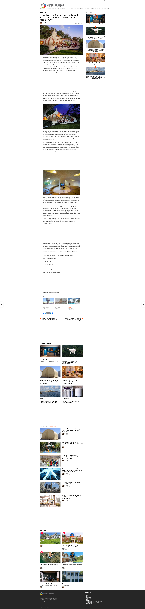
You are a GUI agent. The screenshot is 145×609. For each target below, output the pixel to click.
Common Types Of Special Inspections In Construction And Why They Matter (72, 457)
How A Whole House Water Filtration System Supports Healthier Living (70, 401)
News (98, 0)
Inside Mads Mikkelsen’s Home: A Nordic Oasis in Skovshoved (50, 584)
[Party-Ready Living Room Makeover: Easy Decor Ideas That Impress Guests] (72, 372)
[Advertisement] (61, 82)
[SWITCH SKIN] (103, 1)
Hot (41, 533)
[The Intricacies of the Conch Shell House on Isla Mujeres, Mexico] (74, 301)
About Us (87, 596)
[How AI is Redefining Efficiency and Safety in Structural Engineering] (50, 501)
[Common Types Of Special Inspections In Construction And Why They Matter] (50, 460)
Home (44, 0)
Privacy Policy (88, 597)
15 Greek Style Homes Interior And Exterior (71, 584)
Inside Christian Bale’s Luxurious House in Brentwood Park (72, 565)
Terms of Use (88, 598)
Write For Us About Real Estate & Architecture (94, 601)
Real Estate (58, 0)
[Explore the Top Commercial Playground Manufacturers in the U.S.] (50, 447)
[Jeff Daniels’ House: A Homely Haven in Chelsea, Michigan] (50, 557)
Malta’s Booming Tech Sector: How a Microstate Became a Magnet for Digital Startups (49, 401)
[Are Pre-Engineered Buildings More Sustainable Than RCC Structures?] (50, 372)
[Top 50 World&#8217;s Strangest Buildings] (48, 301)
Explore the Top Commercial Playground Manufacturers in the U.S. (72, 443)
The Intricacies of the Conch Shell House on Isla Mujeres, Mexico (73, 306)
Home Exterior (73, 0)
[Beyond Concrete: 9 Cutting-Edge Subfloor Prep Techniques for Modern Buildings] (50, 474)
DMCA (87, 599)
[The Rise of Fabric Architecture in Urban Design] (50, 487)
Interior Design (43, 358)
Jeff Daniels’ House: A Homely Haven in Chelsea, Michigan (49, 565)
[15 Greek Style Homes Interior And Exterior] (72, 576)
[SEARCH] (104, 1)
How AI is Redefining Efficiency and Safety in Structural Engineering (71, 497)
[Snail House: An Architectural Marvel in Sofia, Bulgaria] (61, 301)
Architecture (50, 0)
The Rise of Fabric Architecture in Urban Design (72, 482)
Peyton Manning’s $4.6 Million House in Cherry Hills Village (71, 546)
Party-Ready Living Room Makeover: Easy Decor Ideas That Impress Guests (72, 382)
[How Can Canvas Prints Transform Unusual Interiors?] (50, 351)
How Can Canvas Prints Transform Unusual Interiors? (49, 360)
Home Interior (65, 0)
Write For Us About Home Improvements (93, 602)
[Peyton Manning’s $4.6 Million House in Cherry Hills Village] (72, 538)
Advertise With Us (89, 603)
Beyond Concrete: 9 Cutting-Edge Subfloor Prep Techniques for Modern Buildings (72, 470)
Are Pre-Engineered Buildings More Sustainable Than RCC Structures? (49, 382)
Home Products (82, 0)
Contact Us (88, 600)
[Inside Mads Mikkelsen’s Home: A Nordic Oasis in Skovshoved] (50, 576)
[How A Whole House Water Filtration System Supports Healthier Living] (72, 391)
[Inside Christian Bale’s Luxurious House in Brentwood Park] (72, 557)
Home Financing (91, 0)
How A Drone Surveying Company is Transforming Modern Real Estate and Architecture (70, 361)
